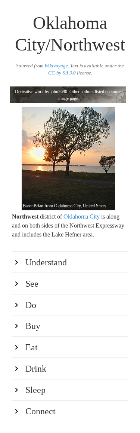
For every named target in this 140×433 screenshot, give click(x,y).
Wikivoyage (56, 65)
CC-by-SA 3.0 (62, 73)
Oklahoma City (81, 216)
